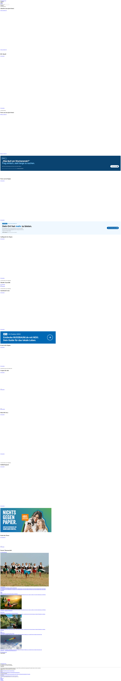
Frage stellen (113, 166)
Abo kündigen (11, 672)
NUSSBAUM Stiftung (19, 674)
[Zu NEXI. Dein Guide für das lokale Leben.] (28, 343)
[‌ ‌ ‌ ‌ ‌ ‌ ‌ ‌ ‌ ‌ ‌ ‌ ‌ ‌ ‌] (60, 17)
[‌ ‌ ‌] (60, 539)
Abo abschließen (6, 672)
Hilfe (1, 672)
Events (8, 670)
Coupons (10, 670)
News (6, 670)
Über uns (1, 674)
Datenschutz (10, 675)
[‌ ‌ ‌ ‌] (60, 174)
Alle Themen (2, 546)
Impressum (2, 675)
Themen (13, 670)
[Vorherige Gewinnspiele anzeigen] (0, 408)
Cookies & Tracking (15, 675)
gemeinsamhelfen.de (12, 674)
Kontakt (3, 672)
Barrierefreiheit (6, 675)
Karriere (4, 674)
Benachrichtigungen (17, 672)
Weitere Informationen (20, 168)
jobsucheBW (7, 674)
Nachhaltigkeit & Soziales (26, 674)
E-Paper (4, 670)
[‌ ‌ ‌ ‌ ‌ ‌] (60, 375)
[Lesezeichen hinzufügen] (0, 591)
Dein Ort (1, 670)
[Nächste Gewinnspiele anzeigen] (1, 408)
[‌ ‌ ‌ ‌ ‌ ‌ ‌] (60, 296)
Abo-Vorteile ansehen (112, 227)
